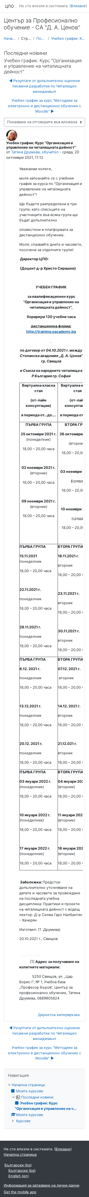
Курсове (23, 1121)
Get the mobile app (20, 1192)
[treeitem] (44, 1103)
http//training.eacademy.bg (51, 331)
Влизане (78, 6)
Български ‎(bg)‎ (18, 1165)
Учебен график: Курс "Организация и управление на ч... (68, 38)
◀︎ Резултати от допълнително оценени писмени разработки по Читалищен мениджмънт (44, 86)
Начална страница (10, 38)
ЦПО (9, 6)
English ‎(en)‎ (18, 1176)
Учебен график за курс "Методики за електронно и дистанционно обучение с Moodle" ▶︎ (44, 106)
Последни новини (41, 38)
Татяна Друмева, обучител (35, 152)
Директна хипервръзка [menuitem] (59, 1015)
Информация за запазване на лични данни (41, 1185)
